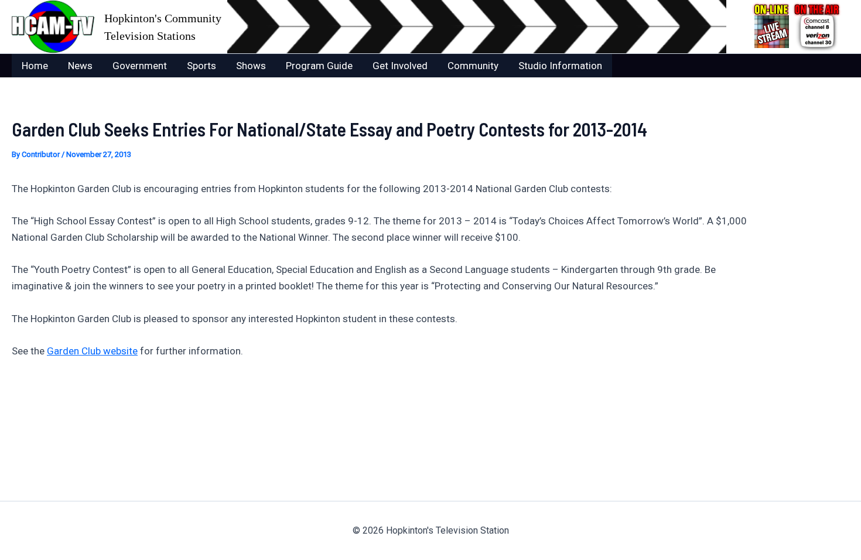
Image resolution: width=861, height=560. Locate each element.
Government (139, 65)
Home (35, 65)
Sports (201, 65)
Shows (251, 65)
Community (472, 65)
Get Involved (400, 65)
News (80, 65)
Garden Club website (92, 351)
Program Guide (319, 65)
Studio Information (560, 65)
